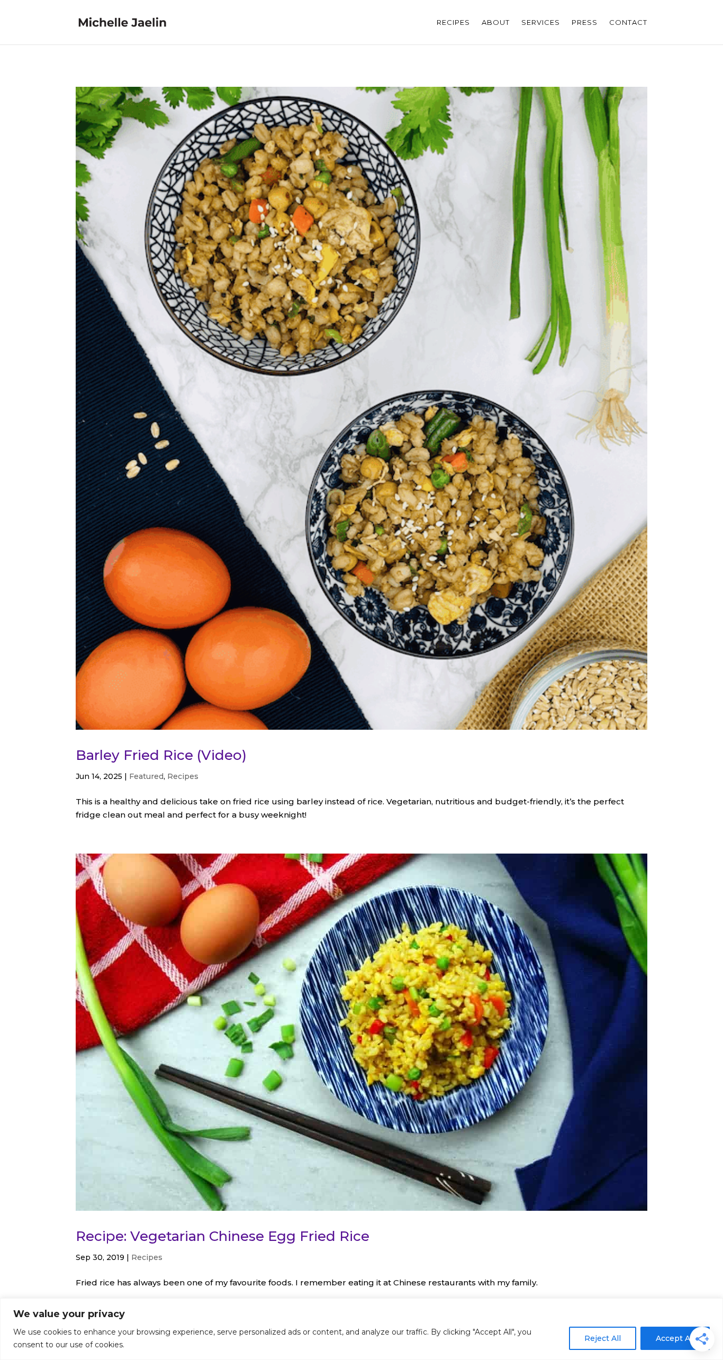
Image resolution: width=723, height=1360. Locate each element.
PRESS (585, 22)
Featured (146, 776)
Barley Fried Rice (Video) (161, 755)
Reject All (602, 1338)
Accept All (675, 1338)
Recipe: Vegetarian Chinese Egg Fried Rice (222, 1236)
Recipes (182, 776)
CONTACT (628, 22)
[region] (361, 1329)
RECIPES (453, 22)
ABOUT (496, 22)
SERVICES (540, 22)
